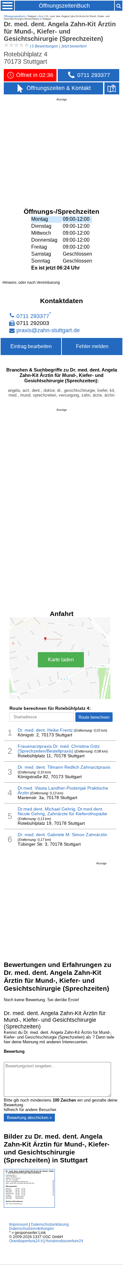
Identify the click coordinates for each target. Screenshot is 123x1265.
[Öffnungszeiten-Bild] (29, 1206)
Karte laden (61, 659)
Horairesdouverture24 (64, 1241)
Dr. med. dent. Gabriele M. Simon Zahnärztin (62, 834)
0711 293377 (32, 316)
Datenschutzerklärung (50, 1224)
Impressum (18, 1224)
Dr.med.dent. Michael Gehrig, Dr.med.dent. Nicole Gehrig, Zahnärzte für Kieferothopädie (62, 811)
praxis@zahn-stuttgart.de (48, 330)
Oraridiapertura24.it (26, 1241)
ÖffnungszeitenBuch (64, 6)
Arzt (41, 16)
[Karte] (111, 88)
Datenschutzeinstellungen (31, 1228)
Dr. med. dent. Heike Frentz (45, 730)
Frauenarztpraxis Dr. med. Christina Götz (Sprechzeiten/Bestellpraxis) (59, 748)
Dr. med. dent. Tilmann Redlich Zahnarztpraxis (64, 767)
